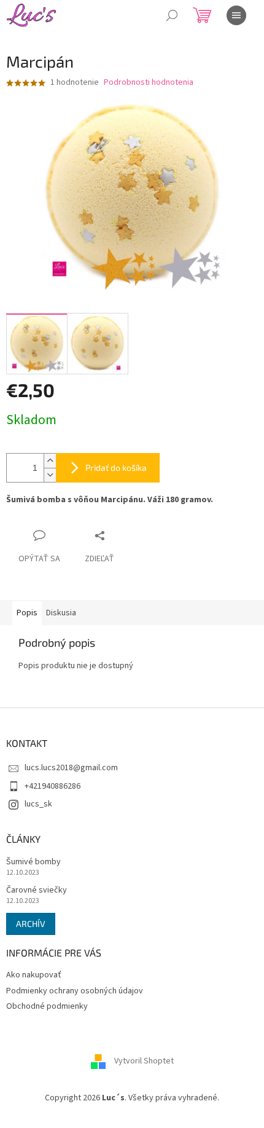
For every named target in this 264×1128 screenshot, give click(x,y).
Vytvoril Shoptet (144, 1061)
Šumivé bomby (33, 862)
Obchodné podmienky (47, 1006)
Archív (30, 923)
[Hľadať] (172, 15)
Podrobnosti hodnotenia (148, 83)
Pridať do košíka (116, 467)
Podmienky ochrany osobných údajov (74, 991)
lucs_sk (38, 804)
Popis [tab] (27, 613)
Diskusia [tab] (61, 613)
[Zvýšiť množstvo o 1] (50, 461)
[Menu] (236, 15)
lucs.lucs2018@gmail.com (71, 768)
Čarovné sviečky (36, 890)
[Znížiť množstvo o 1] (50, 475)
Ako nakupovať (33, 975)
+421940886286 (52, 786)
